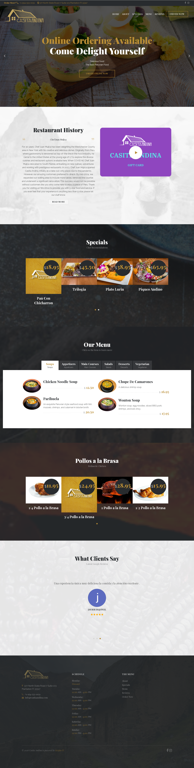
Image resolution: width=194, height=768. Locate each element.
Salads (109, 365)
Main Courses (90, 365)
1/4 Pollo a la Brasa (150, 507)
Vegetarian (142, 365)
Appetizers (68, 365)
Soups (50, 365)
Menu (149, 14)
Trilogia (43, 289)
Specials (137, 14)
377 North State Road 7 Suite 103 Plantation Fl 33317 (63, 3)
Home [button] (115, 14)
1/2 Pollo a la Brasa (115, 507)
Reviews (159, 14)
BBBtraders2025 (97, 614)
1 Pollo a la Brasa (79, 507)
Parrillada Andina (150, 289)
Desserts (124, 365)
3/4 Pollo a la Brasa (44, 516)
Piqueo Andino (115, 289)
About (125, 14)
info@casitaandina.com (36, 697)
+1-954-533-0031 (27, 3)
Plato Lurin (79, 289)
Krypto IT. (60, 750)
